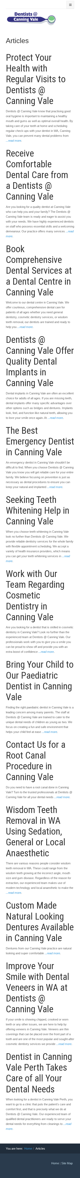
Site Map (67, 1163)
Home (28, 1148)
